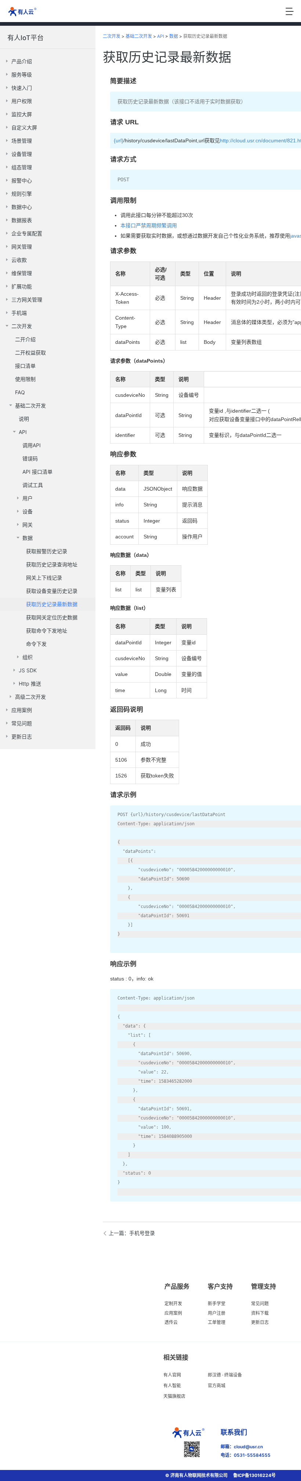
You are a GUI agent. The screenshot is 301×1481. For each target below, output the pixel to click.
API (160, 36)
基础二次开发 (139, 36)
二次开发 (111, 36)
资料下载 (260, 1313)
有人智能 (172, 1385)
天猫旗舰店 (174, 1396)
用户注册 (216, 1313)
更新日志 (260, 1322)
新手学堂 (216, 1303)
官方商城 (216, 1385)
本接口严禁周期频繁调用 (148, 225)
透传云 (171, 1322)
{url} (118, 140)
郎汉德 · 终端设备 (225, 1375)
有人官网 (172, 1375)
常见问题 (260, 1303)
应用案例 (173, 1313)
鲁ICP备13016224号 (254, 1475)
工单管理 (216, 1322)
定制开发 (173, 1303)
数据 (173, 36)
